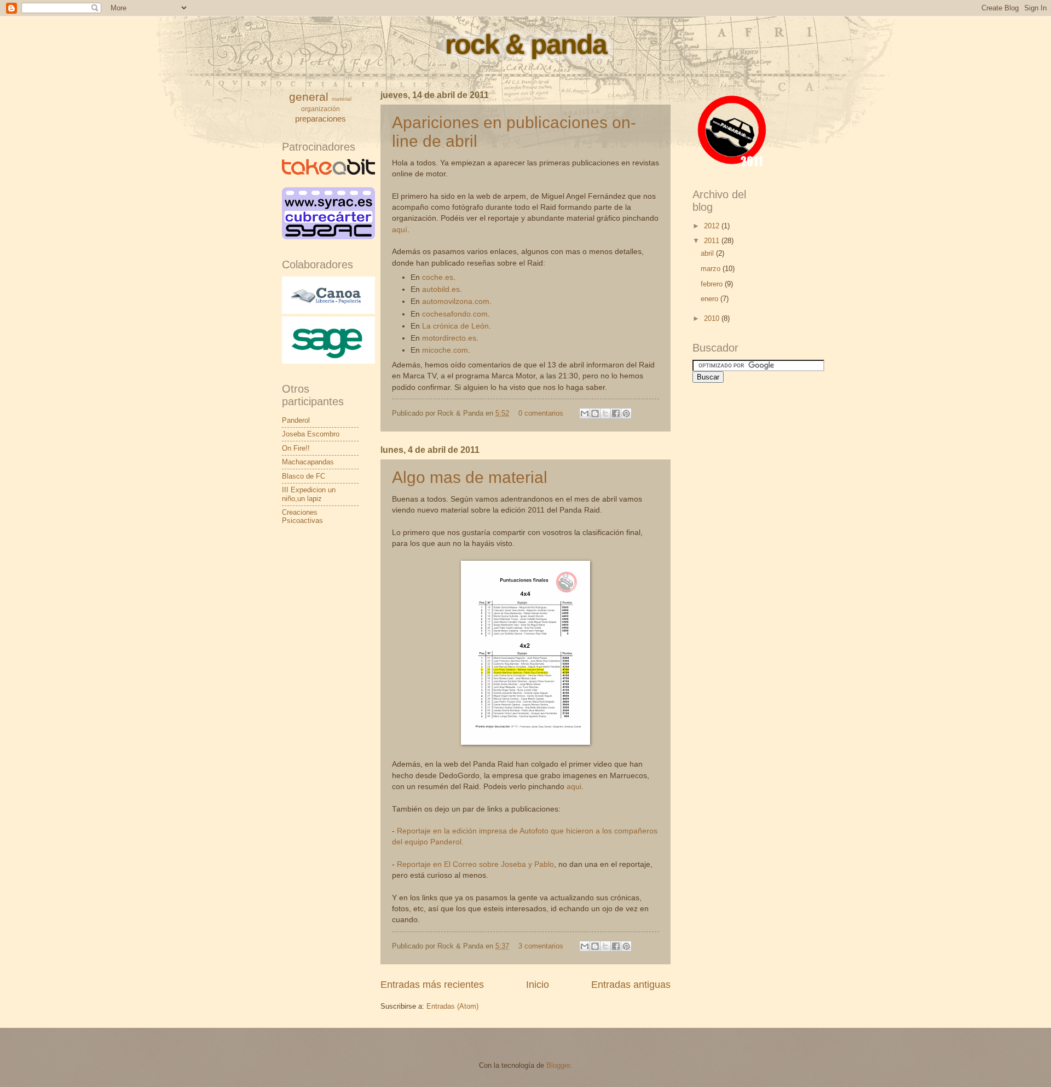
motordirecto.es (449, 338)
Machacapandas (308, 462)
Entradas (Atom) (452, 1006)
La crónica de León (455, 326)
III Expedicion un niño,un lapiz (309, 494)
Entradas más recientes (432, 984)
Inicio (537, 984)
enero (710, 299)
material (341, 99)
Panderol (296, 420)
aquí (399, 230)
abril (708, 253)
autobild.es (441, 289)
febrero (713, 284)
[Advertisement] (747, 630)
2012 (712, 226)
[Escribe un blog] (595, 413)
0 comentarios (540, 413)
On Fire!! (296, 448)
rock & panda (526, 44)
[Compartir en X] (605, 413)
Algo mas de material (469, 477)
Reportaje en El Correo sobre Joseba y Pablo (475, 864)
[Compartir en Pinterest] (626, 413)
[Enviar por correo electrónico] (584, 413)
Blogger (558, 1065)
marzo (712, 268)
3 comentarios (540, 946)
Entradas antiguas (631, 984)
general (308, 96)
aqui (574, 787)
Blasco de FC (303, 476)
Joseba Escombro (310, 434)
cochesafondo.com (455, 314)
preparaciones (320, 118)
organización (320, 109)
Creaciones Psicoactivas (302, 516)
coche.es (437, 277)
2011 (712, 241)
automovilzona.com (455, 301)
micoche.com (445, 350)
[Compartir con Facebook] (615, 413)
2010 (712, 318)
